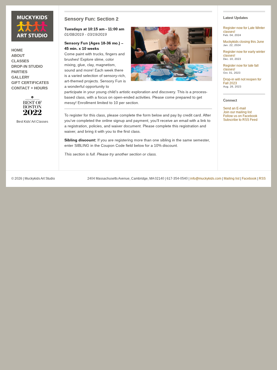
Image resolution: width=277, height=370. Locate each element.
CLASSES (20, 61)
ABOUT (18, 55)
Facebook (249, 178)
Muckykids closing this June (243, 42)
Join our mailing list (237, 112)
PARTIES (19, 72)
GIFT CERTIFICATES (30, 82)
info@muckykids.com (205, 178)
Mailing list (231, 178)
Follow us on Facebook (240, 116)
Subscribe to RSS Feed (240, 120)
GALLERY (20, 77)
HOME (17, 50)
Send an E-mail (234, 108)
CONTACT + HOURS (29, 88)
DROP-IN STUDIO (27, 66)
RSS (262, 178)
